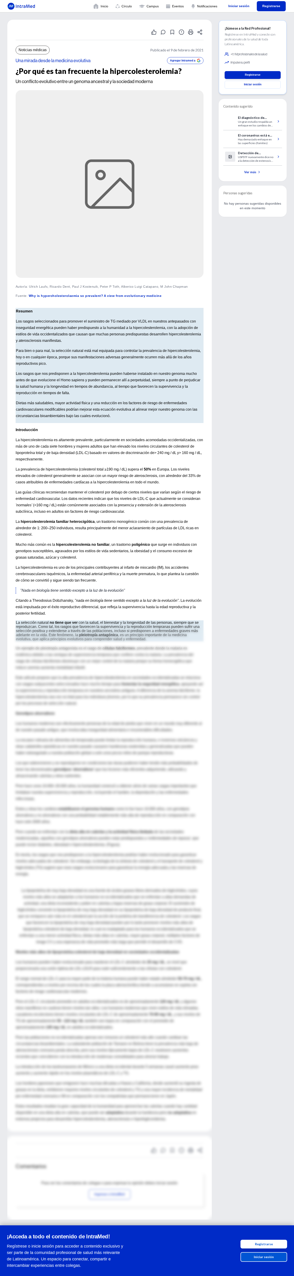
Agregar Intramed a (182, 60)
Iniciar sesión (264, 1257)
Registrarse (264, 1244)
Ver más (250, 172)
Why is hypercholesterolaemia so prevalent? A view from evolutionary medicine (95, 296)
